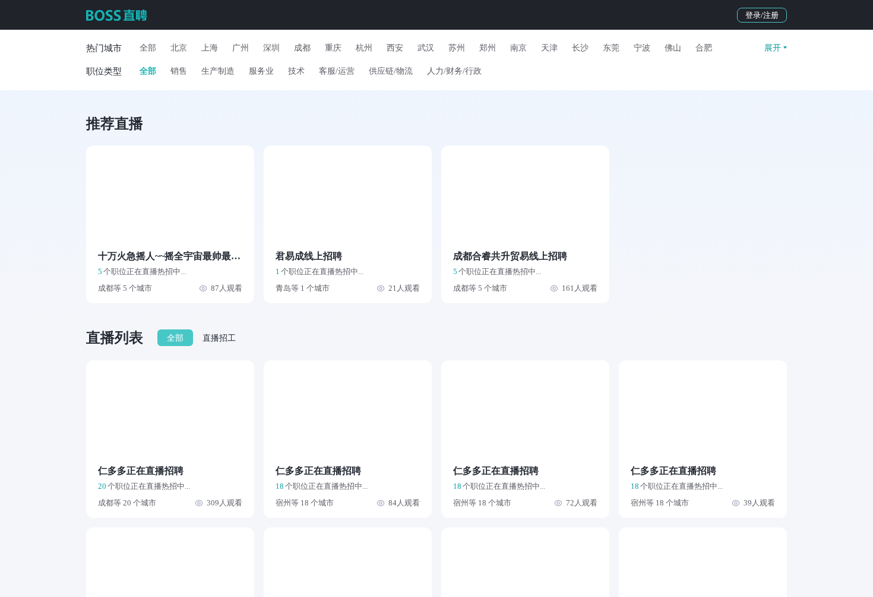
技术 (296, 71)
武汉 (425, 47)
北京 (178, 47)
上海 (209, 47)
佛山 (673, 47)
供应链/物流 (391, 71)
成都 (302, 47)
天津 (549, 47)
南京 (518, 47)
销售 (178, 71)
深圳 (271, 47)
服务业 (261, 71)
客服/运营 (337, 71)
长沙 (580, 47)
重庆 (333, 47)
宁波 (642, 47)
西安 (395, 47)
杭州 (364, 47)
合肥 (703, 47)
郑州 (487, 47)
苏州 (456, 47)
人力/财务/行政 (454, 71)
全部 (148, 47)
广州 (240, 47)
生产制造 (218, 71)
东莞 (611, 47)
